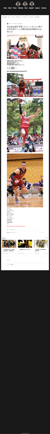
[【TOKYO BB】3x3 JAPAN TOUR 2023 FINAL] (41, 244)
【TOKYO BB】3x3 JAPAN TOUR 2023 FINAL (40, 250)
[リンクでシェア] (14, 229)
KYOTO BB (31, 17)
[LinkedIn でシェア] (12, 229)
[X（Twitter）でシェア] (9, 229)
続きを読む (37, 17)
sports (13, 17)
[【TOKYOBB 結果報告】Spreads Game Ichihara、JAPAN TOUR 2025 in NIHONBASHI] (9, 244)
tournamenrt (24, 17)
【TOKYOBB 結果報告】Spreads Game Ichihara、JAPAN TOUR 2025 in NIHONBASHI (9, 250)
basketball (18, 17)
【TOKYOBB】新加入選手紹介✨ (24, 250)
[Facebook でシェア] (7, 229)
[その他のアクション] (42, 23)
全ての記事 (4, 17)
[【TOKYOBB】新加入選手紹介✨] (25, 244)
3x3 (9, 17)
